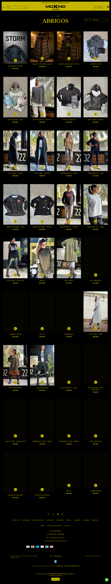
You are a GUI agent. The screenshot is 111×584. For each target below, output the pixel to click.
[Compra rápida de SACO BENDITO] (95, 275)
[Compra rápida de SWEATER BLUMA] (15, 382)
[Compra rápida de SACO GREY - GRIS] (95, 328)
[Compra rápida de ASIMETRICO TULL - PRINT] (42, 436)
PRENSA (42, 526)
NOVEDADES (86, 520)
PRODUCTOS (16, 520)
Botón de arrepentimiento (72, 566)
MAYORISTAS (50, 520)
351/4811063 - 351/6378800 (56, 534)
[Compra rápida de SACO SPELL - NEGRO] (42, 167)
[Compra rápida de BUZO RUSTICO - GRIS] (95, 221)
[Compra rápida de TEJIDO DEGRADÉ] (69, 114)
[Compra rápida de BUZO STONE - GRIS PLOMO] (15, 436)
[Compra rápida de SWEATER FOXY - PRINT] (69, 167)
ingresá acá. (59, 566)
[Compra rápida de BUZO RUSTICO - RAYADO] (42, 114)
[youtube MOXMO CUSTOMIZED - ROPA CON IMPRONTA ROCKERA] (58, 514)
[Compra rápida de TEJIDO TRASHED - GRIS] (15, 221)
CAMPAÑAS (77, 520)
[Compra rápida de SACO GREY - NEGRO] (15, 167)
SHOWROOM (60, 520)
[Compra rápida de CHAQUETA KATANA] (15, 489)
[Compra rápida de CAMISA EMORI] (95, 485)
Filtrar (86, 20)
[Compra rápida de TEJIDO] (42, 275)
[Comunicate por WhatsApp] (107, 580)
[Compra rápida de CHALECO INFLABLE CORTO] (69, 58)
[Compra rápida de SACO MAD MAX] (42, 382)
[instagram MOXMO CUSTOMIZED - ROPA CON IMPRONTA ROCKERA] (48, 514)
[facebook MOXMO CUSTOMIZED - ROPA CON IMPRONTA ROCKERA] (53, 514)
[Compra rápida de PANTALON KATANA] (42, 489)
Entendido (55, 579)
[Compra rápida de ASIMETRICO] (69, 328)
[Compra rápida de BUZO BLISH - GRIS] (15, 114)
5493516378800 (56, 531)
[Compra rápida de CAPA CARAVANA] (95, 436)
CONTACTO (67, 526)
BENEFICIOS (95, 520)
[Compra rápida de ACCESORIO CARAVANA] (15, 275)
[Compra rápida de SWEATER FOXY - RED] (95, 167)
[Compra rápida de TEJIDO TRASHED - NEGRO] (42, 221)
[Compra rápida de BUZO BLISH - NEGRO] (95, 114)
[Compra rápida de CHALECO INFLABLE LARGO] (42, 58)
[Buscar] (25, 7)
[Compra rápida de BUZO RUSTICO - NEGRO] (69, 221)
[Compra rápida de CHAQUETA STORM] (15, 60)
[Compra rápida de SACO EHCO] (69, 275)
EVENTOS (68, 520)
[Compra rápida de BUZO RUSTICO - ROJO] (69, 382)
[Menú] (4, 7)
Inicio (52, 16)
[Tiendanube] (55, 556)
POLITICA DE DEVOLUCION (54, 526)
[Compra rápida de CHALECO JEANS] (15, 328)
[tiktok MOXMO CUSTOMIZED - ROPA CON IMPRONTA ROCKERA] (62, 514)
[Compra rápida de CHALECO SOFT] (95, 58)
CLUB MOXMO (26, 520)
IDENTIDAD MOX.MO (38, 520)
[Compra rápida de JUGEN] (69, 485)
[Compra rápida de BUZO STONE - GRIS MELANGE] (95, 382)
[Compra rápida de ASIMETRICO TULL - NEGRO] (69, 436)
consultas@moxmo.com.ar (57, 537)
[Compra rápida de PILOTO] (42, 328)
